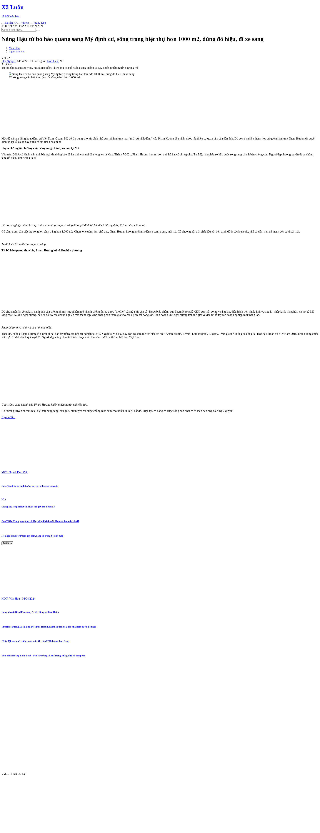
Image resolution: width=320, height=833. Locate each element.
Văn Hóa (14, 48)
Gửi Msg (7, 543)
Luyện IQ (10, 22)
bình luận (53, 61)
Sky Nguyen (8, 61)
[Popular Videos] (18, 23)
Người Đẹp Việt (16, 51)
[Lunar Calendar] (31, 23)
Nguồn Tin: (8, 417)
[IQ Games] (2, 23)
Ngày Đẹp (39, 22)
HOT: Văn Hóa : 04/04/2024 (18, 598)
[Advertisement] (112, 108)
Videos (24, 22)
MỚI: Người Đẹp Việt (14, 472)
